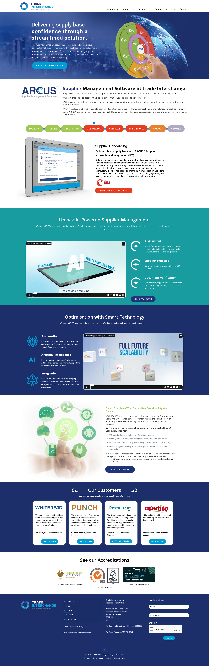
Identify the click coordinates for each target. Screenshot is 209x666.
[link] (104, 578)
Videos (69, 610)
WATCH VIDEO (50, 541)
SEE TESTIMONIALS (120, 541)
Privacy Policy (71, 619)
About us (70, 601)
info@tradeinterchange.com (79, 632)
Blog (68, 606)
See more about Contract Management (118, 190)
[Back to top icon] (104, 650)
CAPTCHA (153, 623)
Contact (69, 615)
